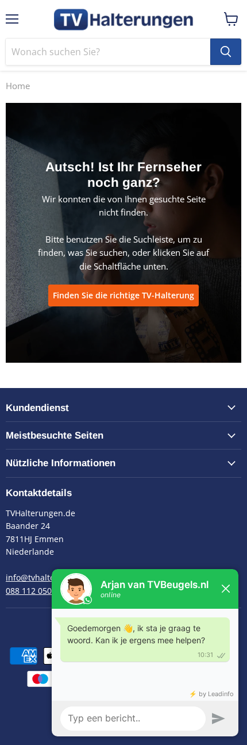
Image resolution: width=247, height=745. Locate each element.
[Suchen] (225, 52)
